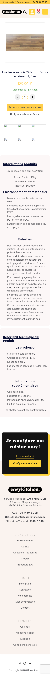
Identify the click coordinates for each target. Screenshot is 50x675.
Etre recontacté (25, 456)
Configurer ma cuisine (25, 463)
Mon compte (25, 595)
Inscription (25, 583)
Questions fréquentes (25, 552)
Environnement (25, 540)
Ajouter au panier (27, 107)
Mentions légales (25, 632)
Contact (25, 607)
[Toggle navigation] (45, 12)
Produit (25, 558)
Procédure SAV (25, 564)
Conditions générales (25, 644)
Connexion (25, 589)
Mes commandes (25, 601)
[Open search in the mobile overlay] (24, 12)
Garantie (25, 626)
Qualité (25, 546)
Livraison (25, 638)
